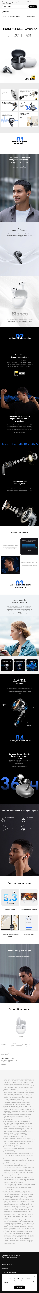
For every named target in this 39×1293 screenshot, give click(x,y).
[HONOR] (6, 1255)
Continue (32, 6)
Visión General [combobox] (30, 16)
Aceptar (19, 1287)
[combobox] (11, 16)
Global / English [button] (7, 6)
